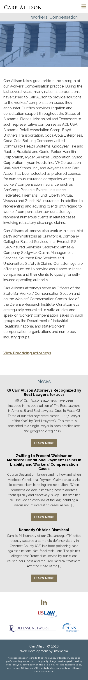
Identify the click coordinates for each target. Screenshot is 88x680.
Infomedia (60, 651)
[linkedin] (44, 602)
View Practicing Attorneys (27, 353)
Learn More (44, 443)
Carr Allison (37, 646)
